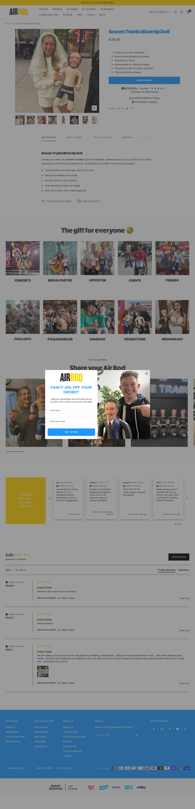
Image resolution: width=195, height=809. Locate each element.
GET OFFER (71, 432)
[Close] (146, 373)
